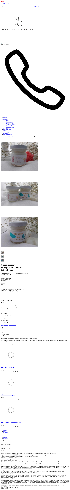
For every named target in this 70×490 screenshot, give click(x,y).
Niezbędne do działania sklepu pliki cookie (11, 465)
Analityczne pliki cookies (6, 473)
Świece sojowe (9, 122)
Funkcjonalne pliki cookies (6, 470)
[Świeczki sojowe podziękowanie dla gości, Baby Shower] (19, 174)
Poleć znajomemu (12, 325)
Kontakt (5, 431)
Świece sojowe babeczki (7, 367)
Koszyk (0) (5, 117)
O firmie (5, 130)
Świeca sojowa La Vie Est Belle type (11, 422)
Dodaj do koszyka (4, 308)
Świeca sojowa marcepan (8, 395)
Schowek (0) (6, 3)
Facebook (5, 437)
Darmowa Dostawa (7, 134)
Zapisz (15, 455)
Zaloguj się (36, 6)
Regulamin (5, 133)
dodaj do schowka (4, 311)
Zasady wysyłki (6, 132)
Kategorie (5, 119)
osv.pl (7, 458)
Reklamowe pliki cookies (6, 479)
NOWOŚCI (5, 128)
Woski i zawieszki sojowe (11, 125)
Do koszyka (17, 371)
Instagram (5, 438)
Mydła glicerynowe (10, 123)
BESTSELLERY (7, 129)
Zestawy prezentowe (10, 124)
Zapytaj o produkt (4, 325)
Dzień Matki (8, 120)
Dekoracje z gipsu (10, 127)
